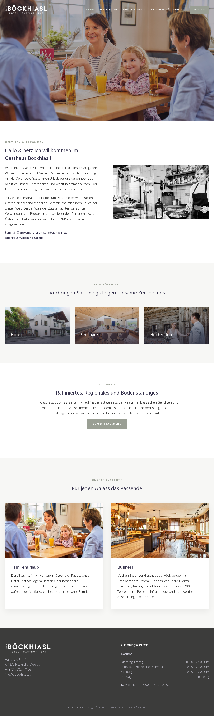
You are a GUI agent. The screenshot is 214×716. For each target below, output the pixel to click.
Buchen (199, 10)
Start (90, 10)
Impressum (74, 707)
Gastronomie (108, 10)
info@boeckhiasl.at (18, 674)
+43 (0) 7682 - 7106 (18, 669)
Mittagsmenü (159, 10)
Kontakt (179, 10)
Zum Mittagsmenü (107, 424)
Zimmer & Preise (134, 10)
